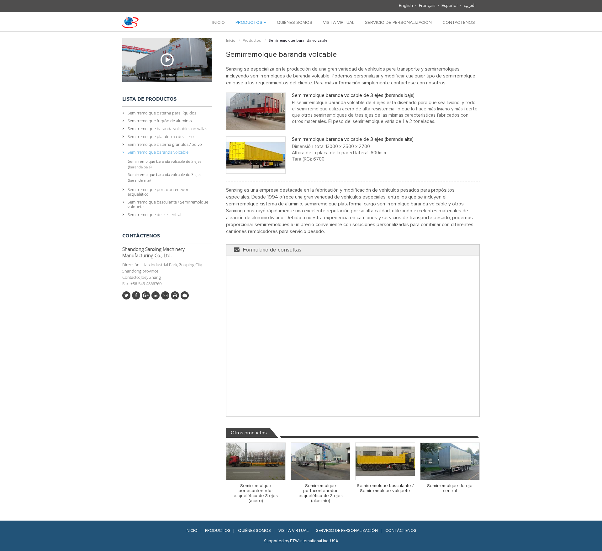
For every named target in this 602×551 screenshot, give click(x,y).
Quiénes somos (294, 22)
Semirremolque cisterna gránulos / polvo (165, 144)
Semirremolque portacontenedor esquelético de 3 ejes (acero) (256, 493)
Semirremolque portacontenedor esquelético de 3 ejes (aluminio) (320, 493)
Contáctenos (458, 22)
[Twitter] (126, 295)
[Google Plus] (146, 295)
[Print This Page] (175, 295)
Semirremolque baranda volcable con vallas (167, 128)
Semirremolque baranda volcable (158, 152)
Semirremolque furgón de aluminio (160, 121)
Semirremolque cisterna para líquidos (162, 113)
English (406, 5)
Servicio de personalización (398, 22)
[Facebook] (136, 295)
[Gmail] (165, 295)
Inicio (218, 22)
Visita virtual (338, 22)
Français (427, 5)
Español (449, 5)
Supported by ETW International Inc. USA (301, 541)
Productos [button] (249, 22)
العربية (469, 5)
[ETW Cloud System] (185, 295)
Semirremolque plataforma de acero (161, 136)
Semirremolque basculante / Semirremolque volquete (385, 488)
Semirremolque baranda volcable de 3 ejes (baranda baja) (353, 95)
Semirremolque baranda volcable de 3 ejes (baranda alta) (353, 139)
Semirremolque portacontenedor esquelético (158, 192)
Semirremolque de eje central (450, 488)
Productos (252, 41)
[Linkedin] (155, 295)
